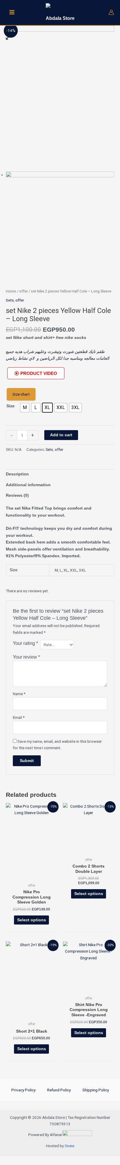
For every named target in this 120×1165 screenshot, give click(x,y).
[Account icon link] (111, 12)
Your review (26, 656)
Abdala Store (60, 18)
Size (10, 406)
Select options (31, 920)
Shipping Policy (95, 1090)
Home (11, 291)
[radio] (24, 407)
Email (18, 717)
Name (19, 693)
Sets (10, 300)
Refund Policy (59, 1090)
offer (23, 291)
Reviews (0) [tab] (17, 495)
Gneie (69, 1145)
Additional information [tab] (28, 485)
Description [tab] (17, 474)
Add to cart (61, 435)
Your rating (25, 643)
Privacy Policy (23, 1090)
